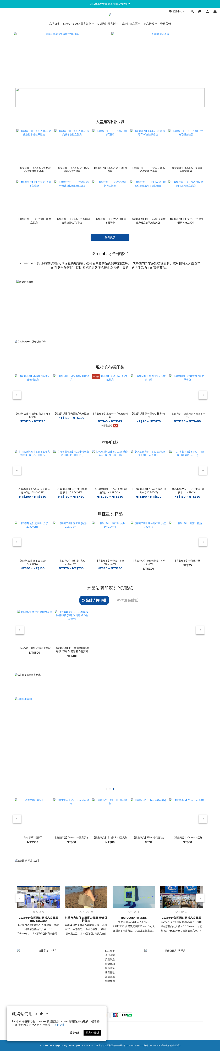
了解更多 (59, 1024)
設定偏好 (75, 1032)
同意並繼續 (92, 1032)
